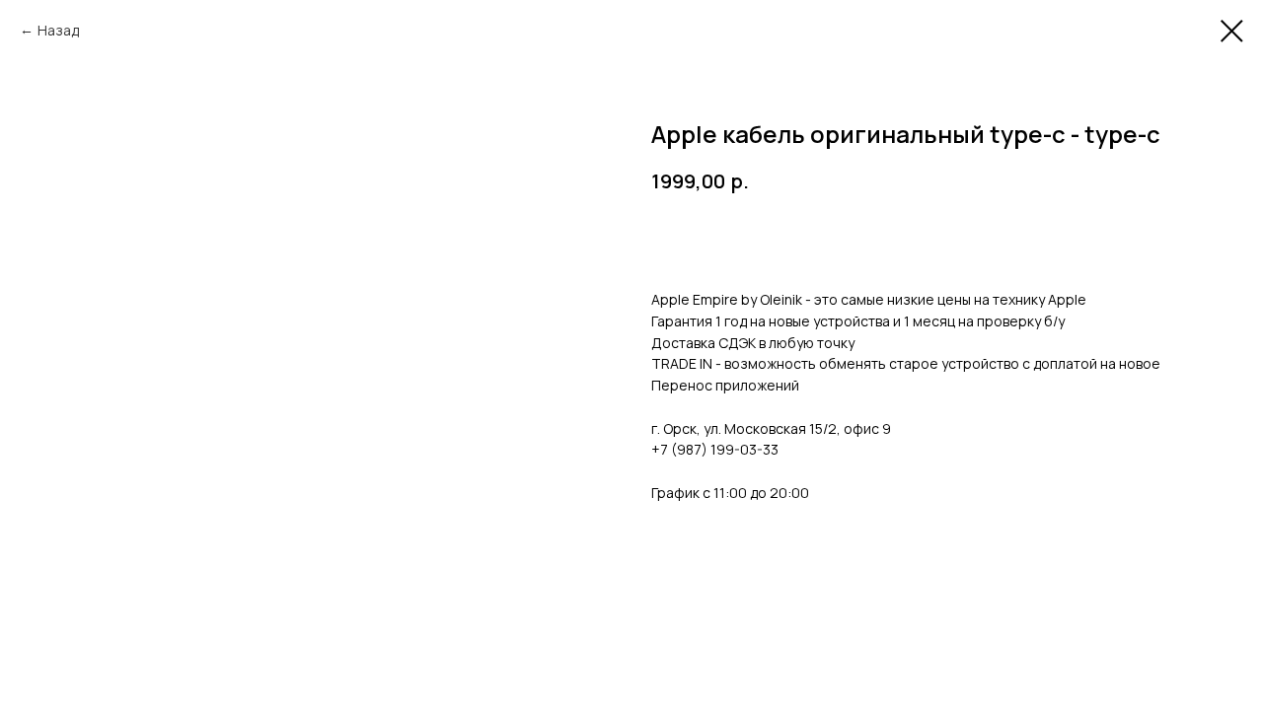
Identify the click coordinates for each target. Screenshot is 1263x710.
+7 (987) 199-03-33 (715, 449)
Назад (58, 30)
